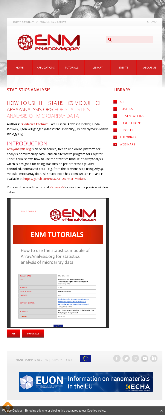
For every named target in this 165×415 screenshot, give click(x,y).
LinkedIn (153, 358)
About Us (149, 67)
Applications (46, 67)
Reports (126, 130)
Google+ (135, 358)
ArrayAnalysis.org (19, 149)
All (122, 102)
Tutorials (71, 67)
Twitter (126, 358)
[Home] (49, 42)
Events (123, 67)
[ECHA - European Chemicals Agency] (85, 382)
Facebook (117, 358)
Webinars (127, 144)
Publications (131, 123)
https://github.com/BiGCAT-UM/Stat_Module (54, 179)
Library (98, 67)
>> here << (57, 187)
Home (19, 67)
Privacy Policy (61, 360)
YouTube (144, 358)
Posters (126, 109)
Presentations (132, 116)
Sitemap (152, 21)
